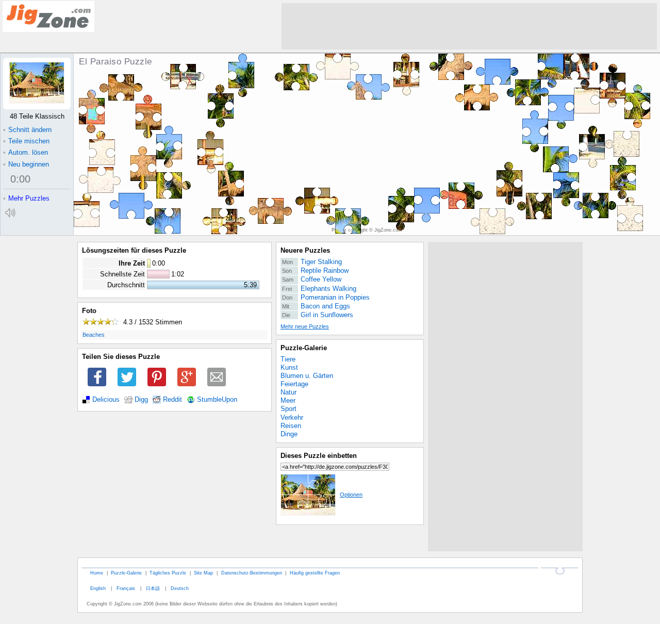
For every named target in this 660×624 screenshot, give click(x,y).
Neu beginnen (26, 164)
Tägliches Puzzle (168, 573)
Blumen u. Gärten (306, 376)
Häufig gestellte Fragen (315, 573)
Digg (141, 399)
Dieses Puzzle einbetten (318, 455)
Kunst (289, 367)
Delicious (106, 399)
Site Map (203, 573)
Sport (288, 409)
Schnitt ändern (27, 130)
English (98, 588)
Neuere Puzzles (305, 250)
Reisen (290, 426)
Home (96, 573)
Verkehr (291, 417)
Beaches (93, 335)
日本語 (153, 588)
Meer (287, 400)
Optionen (351, 494)
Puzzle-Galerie (303, 348)
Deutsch (180, 588)
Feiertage (294, 384)
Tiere (287, 359)
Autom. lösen (25, 152)
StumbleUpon (217, 399)
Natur (288, 392)
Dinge (289, 434)
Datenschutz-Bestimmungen (251, 573)
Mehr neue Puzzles (304, 326)
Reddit (172, 399)
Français (126, 588)
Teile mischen (26, 141)
